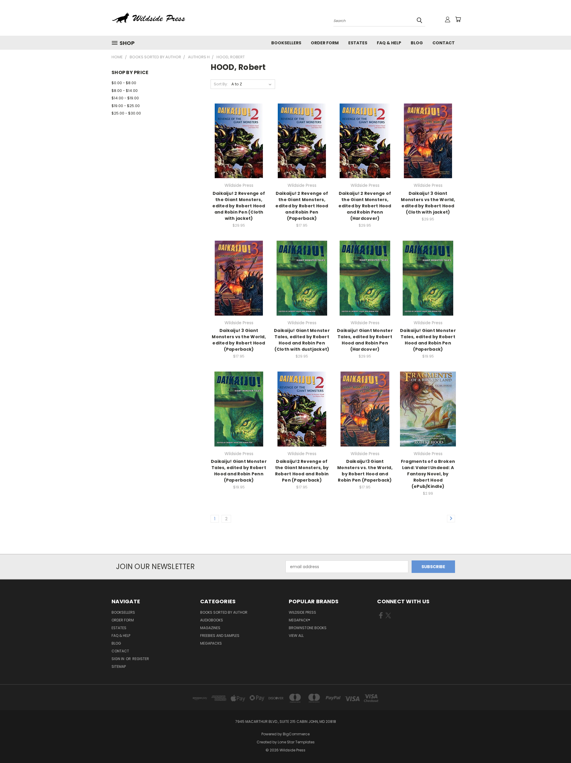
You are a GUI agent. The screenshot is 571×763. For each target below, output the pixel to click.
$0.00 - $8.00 (124, 83)
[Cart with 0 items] (458, 19)
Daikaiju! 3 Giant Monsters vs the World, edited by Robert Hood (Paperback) (239, 340)
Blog (417, 43)
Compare (237, 140)
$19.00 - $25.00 (126, 106)
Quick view (238, 128)
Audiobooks (211, 620)
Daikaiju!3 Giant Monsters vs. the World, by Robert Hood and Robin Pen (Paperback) (365, 470)
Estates (357, 43)
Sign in (118, 658)
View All (296, 635)
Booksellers (286, 43)
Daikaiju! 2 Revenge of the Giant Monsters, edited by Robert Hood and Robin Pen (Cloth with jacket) (238, 205)
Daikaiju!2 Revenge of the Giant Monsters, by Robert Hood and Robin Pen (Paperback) (302, 470)
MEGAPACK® (299, 620)
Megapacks (211, 643)
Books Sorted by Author (223, 612)
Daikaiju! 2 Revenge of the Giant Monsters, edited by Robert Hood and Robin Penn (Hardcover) (364, 205)
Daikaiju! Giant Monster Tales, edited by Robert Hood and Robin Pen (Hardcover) (365, 340)
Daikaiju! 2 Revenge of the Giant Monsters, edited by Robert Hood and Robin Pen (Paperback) (301, 205)
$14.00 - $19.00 (125, 98)
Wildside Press (302, 612)
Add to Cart (239, 151)
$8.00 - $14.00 (125, 90)
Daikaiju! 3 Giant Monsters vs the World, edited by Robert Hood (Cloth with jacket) (428, 202)
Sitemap (119, 666)
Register (140, 658)
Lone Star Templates (296, 742)
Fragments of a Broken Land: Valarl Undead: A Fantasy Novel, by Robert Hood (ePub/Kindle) (428, 473)
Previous (555, 744)
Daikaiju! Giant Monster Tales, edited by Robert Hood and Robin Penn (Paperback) (239, 470)
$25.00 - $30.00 (126, 113)
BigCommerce (296, 734)
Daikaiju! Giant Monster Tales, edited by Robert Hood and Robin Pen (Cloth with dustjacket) (302, 340)
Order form (325, 43)
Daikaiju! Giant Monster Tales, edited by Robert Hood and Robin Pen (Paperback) (428, 340)
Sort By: (221, 84)
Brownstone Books (308, 627)
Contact (443, 43)
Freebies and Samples (219, 635)
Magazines (210, 627)
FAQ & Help (389, 43)
